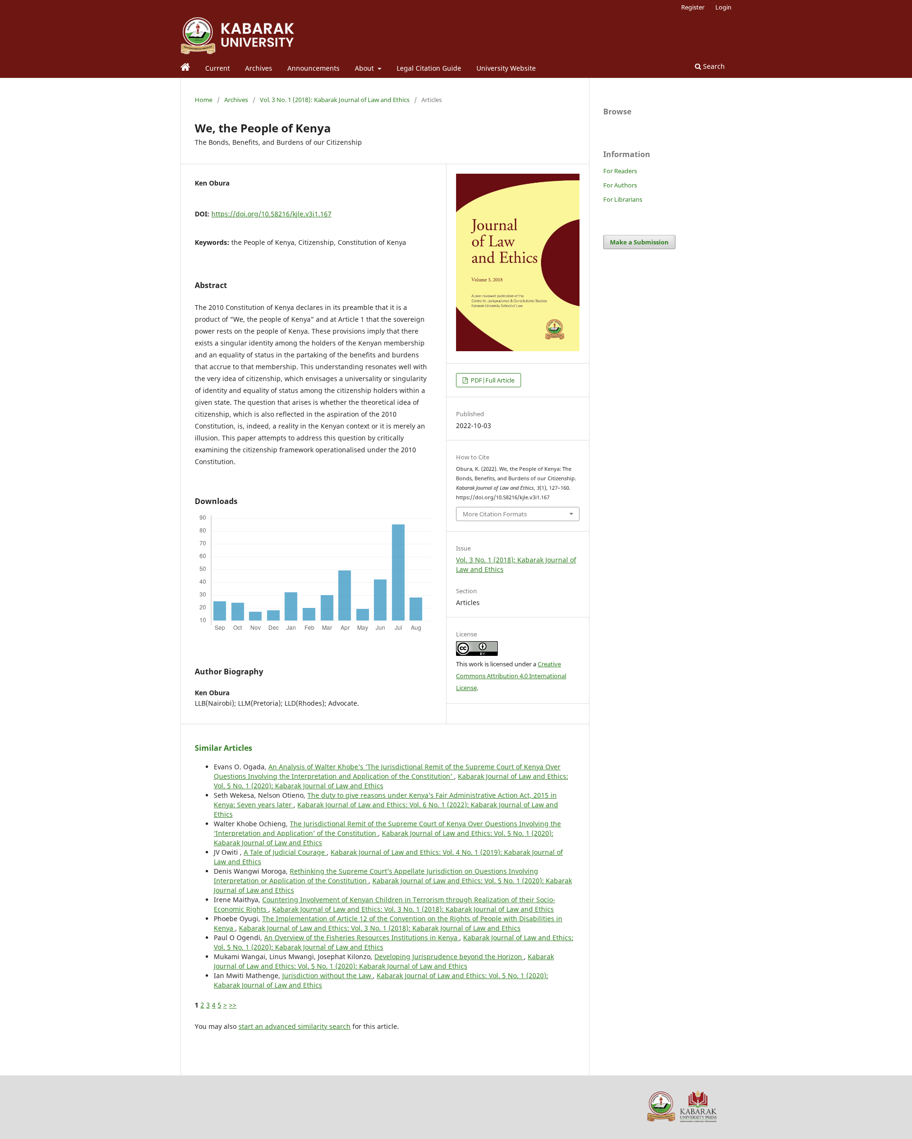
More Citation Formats (495, 514)
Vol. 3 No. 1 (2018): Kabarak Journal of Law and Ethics (334, 99)
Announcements (313, 68)
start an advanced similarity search (294, 1026)
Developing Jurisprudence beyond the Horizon (449, 956)
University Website (506, 68)
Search (713, 66)
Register (692, 7)
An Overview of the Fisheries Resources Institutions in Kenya (361, 937)
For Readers (620, 171)
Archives (258, 68)
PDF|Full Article (491, 380)
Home (203, 99)
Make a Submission (639, 242)
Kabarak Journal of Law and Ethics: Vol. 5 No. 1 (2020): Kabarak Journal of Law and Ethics (384, 961)
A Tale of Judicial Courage (285, 852)
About (365, 68)
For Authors (620, 185)
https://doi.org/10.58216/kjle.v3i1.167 (271, 213)
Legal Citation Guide (429, 68)
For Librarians (622, 199)
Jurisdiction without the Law (327, 975)
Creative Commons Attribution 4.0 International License (511, 676)
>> (233, 1004)
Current (217, 68)
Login (723, 7)
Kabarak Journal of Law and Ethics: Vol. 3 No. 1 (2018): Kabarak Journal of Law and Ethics (413, 909)
